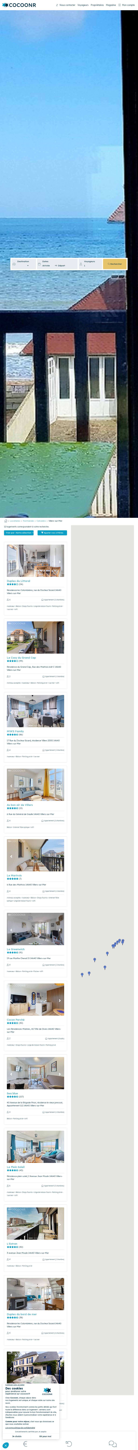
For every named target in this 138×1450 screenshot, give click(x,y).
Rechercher (116, 264)
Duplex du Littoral (18, 581)
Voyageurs (83, 5)
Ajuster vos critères (53, 532)
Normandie (28, 521)
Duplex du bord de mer (22, 1314)
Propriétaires (97, 5)
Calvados (41, 521)
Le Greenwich (16, 949)
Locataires (15, 521)
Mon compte (128, 5)
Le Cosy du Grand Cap (21, 657)
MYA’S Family (15, 731)
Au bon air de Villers (20, 805)
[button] (11, 562)
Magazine (111, 5)
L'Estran (12, 1243)
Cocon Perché (16, 1019)
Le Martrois (14, 875)
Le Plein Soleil (16, 1167)
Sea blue (12, 1093)
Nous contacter (67, 5)
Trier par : (18, 532)
